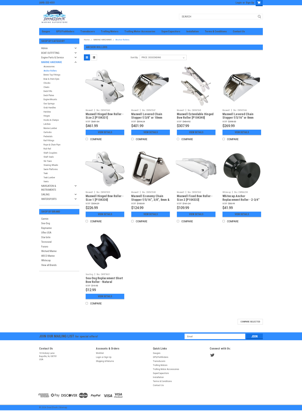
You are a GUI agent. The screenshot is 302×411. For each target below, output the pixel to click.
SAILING (45, 194)
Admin (44, 48)
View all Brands (49, 265)
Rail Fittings (49, 140)
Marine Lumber (50, 128)
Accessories (49, 66)
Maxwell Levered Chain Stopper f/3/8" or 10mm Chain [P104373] (146, 117)
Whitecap (46, 260)
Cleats (46, 87)
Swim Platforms (51, 169)
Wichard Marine (49, 251)
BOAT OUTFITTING (50, 53)
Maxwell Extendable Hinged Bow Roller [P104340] (195, 116)
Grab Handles (50, 107)
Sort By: (134, 57)
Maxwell (89, 110)
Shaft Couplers (50, 153)
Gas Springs (49, 103)
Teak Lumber (49, 177)
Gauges (46, 31)
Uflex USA (46, 232)
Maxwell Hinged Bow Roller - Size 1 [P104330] (104, 197)
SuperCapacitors (170, 31)
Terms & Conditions (216, 31)
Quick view (105, 104)
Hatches (47, 111)
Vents (46, 181)
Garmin (44, 218)
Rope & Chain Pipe (52, 144)
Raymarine (46, 228)
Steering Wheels (51, 165)
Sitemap (63, 407)
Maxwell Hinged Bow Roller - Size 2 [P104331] (104, 116)
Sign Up (250, 2)
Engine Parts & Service (52, 57)
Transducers (87, 31)
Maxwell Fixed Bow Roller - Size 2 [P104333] (195, 197)
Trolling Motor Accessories (139, 31)
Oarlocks (48, 132)
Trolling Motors (109, 31)
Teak (46, 173)
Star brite (46, 237)
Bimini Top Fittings (52, 74)
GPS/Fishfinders (65, 31)
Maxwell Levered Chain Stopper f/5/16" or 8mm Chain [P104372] (238, 117)
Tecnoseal (46, 241)
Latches (47, 124)
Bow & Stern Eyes (51, 79)
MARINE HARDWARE (51, 62)
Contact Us (239, 31)
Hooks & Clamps (51, 120)
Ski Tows (48, 161)
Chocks (47, 83)
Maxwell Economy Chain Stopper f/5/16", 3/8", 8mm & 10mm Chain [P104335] (150, 199)
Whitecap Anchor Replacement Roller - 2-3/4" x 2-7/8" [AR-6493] (240, 199)
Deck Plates (49, 95)
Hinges (47, 115)
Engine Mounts (50, 99)
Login (239, 2)
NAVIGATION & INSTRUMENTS (48, 188)
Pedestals (48, 136)
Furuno (44, 246)
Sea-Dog (45, 223)
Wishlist (100, 353)
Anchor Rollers (50, 70)
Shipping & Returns (105, 361)
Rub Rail (47, 148)
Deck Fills (48, 91)
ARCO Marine (48, 255)
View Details (105, 132)
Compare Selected (250, 321)
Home (87, 40)
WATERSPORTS (49, 199)
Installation (192, 31)
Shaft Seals (49, 157)
